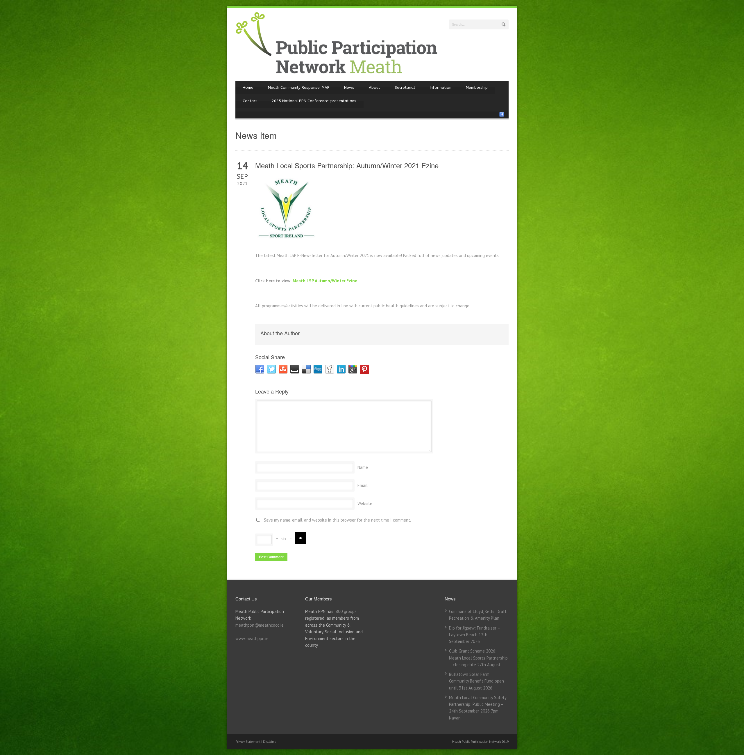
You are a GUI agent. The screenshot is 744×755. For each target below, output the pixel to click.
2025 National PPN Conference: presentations (314, 101)
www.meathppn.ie (252, 638)
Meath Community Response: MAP (299, 87)
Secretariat (405, 87)
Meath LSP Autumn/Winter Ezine (325, 280)
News (349, 87)
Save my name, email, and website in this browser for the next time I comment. (337, 520)
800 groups (346, 611)
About (374, 87)
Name (362, 467)
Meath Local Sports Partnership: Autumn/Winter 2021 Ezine (347, 165)
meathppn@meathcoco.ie (259, 625)
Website (364, 503)
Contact (250, 101)
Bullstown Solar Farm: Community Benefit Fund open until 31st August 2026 (476, 681)
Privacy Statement (248, 742)
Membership (477, 87)
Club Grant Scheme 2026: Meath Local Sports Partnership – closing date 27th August (478, 657)
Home (248, 87)
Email (362, 485)
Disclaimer (270, 742)
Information (440, 87)
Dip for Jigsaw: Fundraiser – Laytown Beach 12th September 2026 (474, 634)
